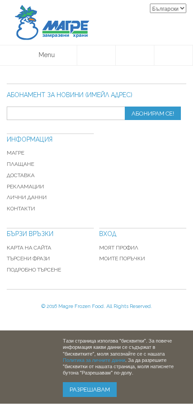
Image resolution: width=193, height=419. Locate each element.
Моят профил (118, 248)
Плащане (20, 164)
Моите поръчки (122, 258)
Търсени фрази (28, 258)
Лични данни (27, 197)
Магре (15, 153)
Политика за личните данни (94, 359)
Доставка (21, 175)
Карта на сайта (29, 248)
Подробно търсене (34, 270)
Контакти (21, 208)
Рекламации (25, 186)
